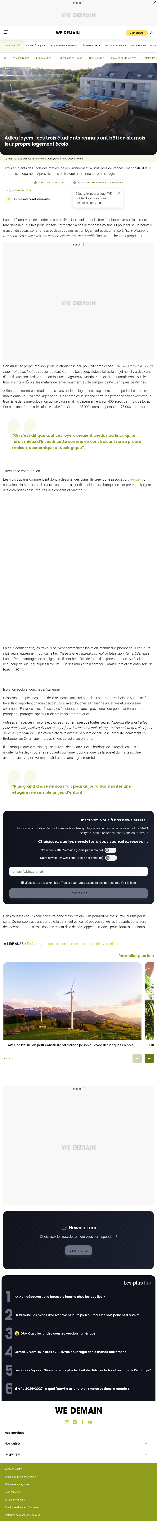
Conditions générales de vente (20, 1476)
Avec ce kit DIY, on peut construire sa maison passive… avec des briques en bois (70, 1045)
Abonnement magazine (17, 1484)
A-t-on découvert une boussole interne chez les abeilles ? (60, 1296)
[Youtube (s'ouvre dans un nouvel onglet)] (90, 1422)
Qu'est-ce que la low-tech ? (124, 58)
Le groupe (12, 1454)
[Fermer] (119, 192)
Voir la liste (128, 883)
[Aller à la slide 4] (13, 1058)
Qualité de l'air (96, 58)
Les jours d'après (20, 58)
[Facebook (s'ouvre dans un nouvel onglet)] (82, 1422)
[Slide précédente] (137, 1058)
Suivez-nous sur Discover (51, 182)
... (18, 68)
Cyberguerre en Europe (70, 58)
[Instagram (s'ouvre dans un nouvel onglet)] (67, 1422)
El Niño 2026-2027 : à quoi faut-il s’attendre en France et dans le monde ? (72, 1388)
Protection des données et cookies (22, 1515)
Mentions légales (13, 1469)
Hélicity (135, 479)
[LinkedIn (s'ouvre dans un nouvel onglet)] (74, 1422)
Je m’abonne (136, 33)
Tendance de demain (115, 45)
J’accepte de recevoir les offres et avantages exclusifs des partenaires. (80, 883)
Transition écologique (35, 45)
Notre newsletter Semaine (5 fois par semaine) (72, 850)
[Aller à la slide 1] (4, 1058)
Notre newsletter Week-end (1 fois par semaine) (72, 858)
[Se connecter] (151, 32)
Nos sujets (13, 1443)
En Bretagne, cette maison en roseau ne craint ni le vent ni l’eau (73, 944)
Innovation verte (91, 45)
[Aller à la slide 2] (7, 1058)
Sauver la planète (12, 45)
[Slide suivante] (149, 1058)
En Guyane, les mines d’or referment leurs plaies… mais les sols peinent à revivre (77, 1315)
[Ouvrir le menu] (6, 33)
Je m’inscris (78, 1250)
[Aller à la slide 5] (16, 1058)
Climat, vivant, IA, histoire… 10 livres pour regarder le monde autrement (70, 1352)
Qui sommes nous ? (15, 1499)
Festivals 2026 (43, 58)
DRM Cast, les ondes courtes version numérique (57, 1333)
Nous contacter (12, 1492)
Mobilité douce (138, 45)
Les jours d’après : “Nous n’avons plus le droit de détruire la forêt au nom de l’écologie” (83, 1370)
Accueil (8, 68)
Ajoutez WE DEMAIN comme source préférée (100, 182)
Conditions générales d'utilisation (22, 1507)
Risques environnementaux (64, 45)
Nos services (15, 1433)
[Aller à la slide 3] (10, 1058)
